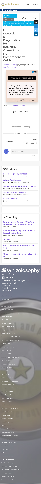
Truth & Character (6, 473)
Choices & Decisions (7, 320)
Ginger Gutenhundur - (10, 235)
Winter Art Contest (12, 180)
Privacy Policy (6, 290)
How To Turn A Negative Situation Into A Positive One (19, 232)
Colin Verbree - (7, 241)
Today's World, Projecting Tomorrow (11, 469)
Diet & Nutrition (6, 343)
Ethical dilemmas (6, 350)
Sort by (35, 139)
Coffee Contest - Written (14, 193)
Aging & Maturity (6, 306)
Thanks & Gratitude (7, 456)
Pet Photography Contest (15, 174)
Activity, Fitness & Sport (8, 303)
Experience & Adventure (7, 16)
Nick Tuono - (7, 226)
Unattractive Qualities (7, 476)
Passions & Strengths (7, 418)
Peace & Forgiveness (7, 422)
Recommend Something (20, 127)
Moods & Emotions (6, 405)
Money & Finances (6, 401)
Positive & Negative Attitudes (9, 435)
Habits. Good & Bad (7, 367)
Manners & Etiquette (7, 398)
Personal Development (8, 429)
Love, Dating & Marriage (8, 394)
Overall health (5, 415)
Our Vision (5, 286)
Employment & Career (7, 347)
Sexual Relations (6, 449)
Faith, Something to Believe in (10, 357)
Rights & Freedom (6, 439)
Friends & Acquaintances (8, 364)
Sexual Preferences (6, 446)
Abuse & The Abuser (7, 296)
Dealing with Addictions (8, 333)
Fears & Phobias (6, 360)
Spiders (6, 239)
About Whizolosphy (9, 283)
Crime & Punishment (7, 326)
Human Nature (5, 374)
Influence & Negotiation (8, 384)
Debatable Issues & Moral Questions (11, 337)
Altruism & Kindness (7, 309)
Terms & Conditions (9, 288)
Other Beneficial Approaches (9, 408)
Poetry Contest (10, 199)
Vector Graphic (8, 19)
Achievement (5, 299)
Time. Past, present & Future (9, 466)
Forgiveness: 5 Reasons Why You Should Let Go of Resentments (18, 223)
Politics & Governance (7, 432)
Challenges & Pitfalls (7, 316)
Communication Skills (7, 323)
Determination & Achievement (10, 340)
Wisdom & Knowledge (7, 480)
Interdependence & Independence (10, 388)
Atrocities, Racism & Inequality (10, 313)
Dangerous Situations (7, 330)
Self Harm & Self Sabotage (8, 442)
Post (34, 156)
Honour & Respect (6, 371)
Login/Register (31, 5)
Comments (10, 67)
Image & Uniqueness (7, 377)
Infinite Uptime (9, 65)
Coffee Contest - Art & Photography (19, 186)
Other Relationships (7, 411)
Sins (2, 452)
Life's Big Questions (7, 391)
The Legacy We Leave (7, 459)
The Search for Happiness (8, 463)
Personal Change (6, 425)
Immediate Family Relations (9, 381)
